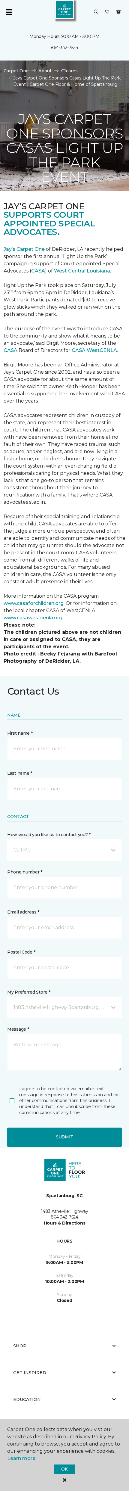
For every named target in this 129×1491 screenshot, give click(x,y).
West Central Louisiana (82, 271)
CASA (38, 271)
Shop (19, 1346)
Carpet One (16, 70)
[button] (96, 12)
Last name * (19, 773)
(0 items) (118, 12)
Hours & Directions (65, 1223)
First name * (20, 733)
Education (27, 1399)
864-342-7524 (64, 47)
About (45, 70)
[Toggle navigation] (9, 12)
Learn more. (21, 1458)
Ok (64, 1469)
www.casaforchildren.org (34, 603)
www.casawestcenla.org (33, 618)
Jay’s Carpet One (24, 249)
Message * (18, 1029)
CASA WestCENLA (94, 350)
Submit (64, 1137)
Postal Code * (21, 952)
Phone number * (24, 872)
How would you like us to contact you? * (49, 835)
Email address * (23, 912)
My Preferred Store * (28, 992)
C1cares (69, 70)
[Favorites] (107, 12)
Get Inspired (29, 1372)
